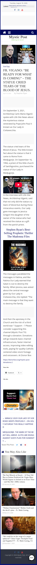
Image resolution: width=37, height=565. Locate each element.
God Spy (6, 66)
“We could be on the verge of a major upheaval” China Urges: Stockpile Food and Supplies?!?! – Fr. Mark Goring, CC (18, 538)
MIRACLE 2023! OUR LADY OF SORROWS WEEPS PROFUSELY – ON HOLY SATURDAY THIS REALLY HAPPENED (18, 422)
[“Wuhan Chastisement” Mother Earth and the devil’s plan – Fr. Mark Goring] (18, 489)
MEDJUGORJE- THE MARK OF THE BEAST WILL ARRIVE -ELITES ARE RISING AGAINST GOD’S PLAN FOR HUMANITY (18, 436)
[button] (31, 559)
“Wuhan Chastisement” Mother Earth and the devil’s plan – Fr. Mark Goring (18, 509)
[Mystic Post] (4, 32)
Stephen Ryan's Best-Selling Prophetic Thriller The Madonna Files (18, 233)
